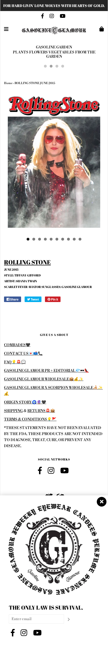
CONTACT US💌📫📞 (23, 353)
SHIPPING (13, 410)
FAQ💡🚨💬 (15, 362)
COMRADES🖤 (17, 345)
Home (8, 83)
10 (80, 239)
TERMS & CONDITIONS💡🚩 (30, 419)
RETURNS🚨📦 (41, 410)
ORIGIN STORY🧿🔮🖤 (25, 402)
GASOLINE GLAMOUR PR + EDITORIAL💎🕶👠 (46, 370)
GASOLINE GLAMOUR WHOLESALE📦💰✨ (43, 379)
